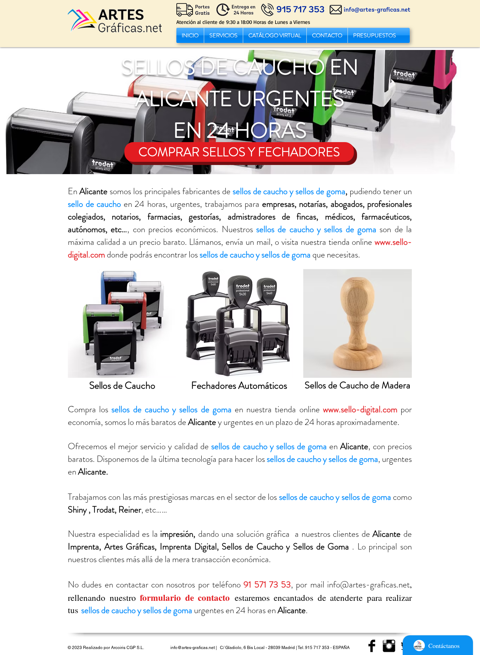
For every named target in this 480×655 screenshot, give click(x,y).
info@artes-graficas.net (368, 584)
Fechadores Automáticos (239, 386)
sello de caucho (94, 204)
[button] (223, 35)
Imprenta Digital (188, 546)
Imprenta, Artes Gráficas (111, 546)
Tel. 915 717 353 (313, 647)
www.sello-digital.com (360, 409)
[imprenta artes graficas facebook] (371, 646)
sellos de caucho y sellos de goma (289, 191)
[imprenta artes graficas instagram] (389, 646)
